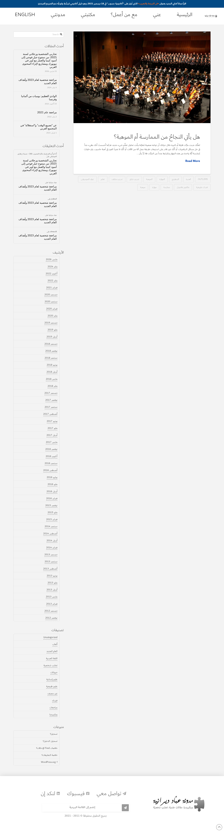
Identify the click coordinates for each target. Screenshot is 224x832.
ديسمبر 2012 (50, 611)
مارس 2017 (51, 442)
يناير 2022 (52, 281)
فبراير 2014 (51, 547)
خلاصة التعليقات (49, 755)
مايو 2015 (52, 512)
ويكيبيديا (53, 714)
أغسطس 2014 (50, 533)
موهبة (142, 187)
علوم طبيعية (51, 686)
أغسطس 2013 (50, 569)
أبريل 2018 (52, 372)
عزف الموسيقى (87, 179)
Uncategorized (50, 637)
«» (148, 4)
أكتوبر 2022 (51, 274)
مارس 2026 (51, 259)
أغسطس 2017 (50, 414)
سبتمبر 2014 (51, 526)
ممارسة (166, 187)
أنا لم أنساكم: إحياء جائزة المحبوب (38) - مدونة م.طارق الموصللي (37, 155)
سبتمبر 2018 (51, 358)
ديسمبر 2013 (50, 554)
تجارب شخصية (50, 665)
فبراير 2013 (51, 604)
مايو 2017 (52, 428)
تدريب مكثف (117, 179)
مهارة (154, 187)
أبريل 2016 (52, 491)
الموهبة (149, 179)
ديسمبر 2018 (50, 344)
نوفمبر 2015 (51, 505)
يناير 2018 (52, 386)
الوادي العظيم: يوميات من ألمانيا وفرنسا (39, 98)
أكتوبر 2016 (51, 456)
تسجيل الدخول (50, 741)
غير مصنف (52, 693)
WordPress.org (48, 762)
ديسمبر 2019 (50, 323)
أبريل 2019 (52, 337)
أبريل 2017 (52, 435)
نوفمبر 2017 (51, 400)
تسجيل (54, 734)
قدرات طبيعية (202, 187)
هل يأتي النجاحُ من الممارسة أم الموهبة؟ (157, 137)
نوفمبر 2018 (51, 351)
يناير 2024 (52, 267)
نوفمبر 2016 (51, 449)
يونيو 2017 (52, 421)
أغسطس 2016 (50, 470)
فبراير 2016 (51, 498)
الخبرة (188, 179)
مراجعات (53, 707)
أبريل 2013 (52, 590)
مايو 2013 (52, 583)
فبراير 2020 (51, 309)
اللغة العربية (51, 658)
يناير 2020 (52, 316)
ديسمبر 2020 (50, 295)
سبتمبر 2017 (51, 407)
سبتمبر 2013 (51, 561)
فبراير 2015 (51, 519)
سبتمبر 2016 (51, 463)
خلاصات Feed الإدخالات (47, 748)
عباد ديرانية (53, 182)
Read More (192, 161)
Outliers (203, 179)
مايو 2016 (52, 484)
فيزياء (54, 700)
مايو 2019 (52, 330)
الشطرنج (175, 179)
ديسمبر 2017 (50, 393)
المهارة (162, 179)
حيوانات (53, 672)
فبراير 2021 (51, 288)
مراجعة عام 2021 (47, 112)
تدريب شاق (134, 179)
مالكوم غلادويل (183, 187)
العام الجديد (52, 651)
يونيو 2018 (52, 365)
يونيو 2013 (52, 576)
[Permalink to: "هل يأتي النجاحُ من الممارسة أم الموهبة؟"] (142, 77)
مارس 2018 (51, 379)
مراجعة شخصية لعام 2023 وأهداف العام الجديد (38, 82)
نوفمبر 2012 (51, 618)
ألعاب (54, 644)
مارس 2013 (51, 597)
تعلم (103, 179)
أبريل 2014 (52, 540)
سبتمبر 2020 (51, 301)
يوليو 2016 (52, 477)
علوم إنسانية (51, 679)
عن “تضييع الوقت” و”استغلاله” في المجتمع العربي (38, 127)
